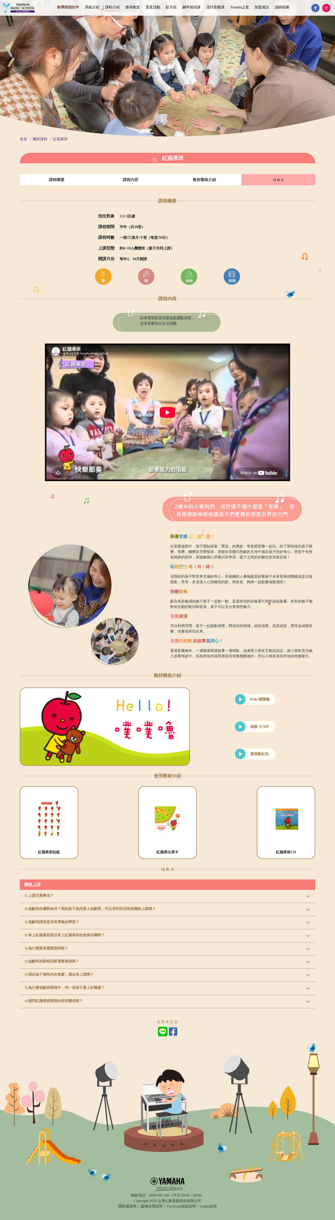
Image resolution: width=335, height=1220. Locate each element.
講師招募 (282, 7)
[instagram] (326, 8)
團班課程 (40, 139)
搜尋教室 (132, 7)
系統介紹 (92, 7)
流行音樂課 (215, 7)
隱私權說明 (127, 1206)
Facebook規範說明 (181, 1206)
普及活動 (153, 7)
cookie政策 (208, 1206)
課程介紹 (112, 7)
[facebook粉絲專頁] (315, 8)
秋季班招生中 (68, 7)
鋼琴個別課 (191, 7)
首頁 (23, 139)
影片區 (171, 7)
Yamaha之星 (239, 7)
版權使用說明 (152, 1206)
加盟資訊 (262, 7)
